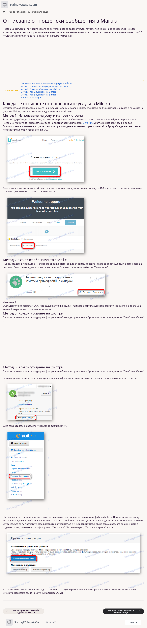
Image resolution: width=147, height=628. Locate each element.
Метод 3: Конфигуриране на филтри (39, 91)
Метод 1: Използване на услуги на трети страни (44, 86)
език (132, 622)
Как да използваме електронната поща (28, 11)
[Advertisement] (73, 59)
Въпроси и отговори (31, 97)
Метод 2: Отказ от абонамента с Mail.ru (40, 89)
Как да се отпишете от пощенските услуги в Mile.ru (46, 83)
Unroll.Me (88, 122)
